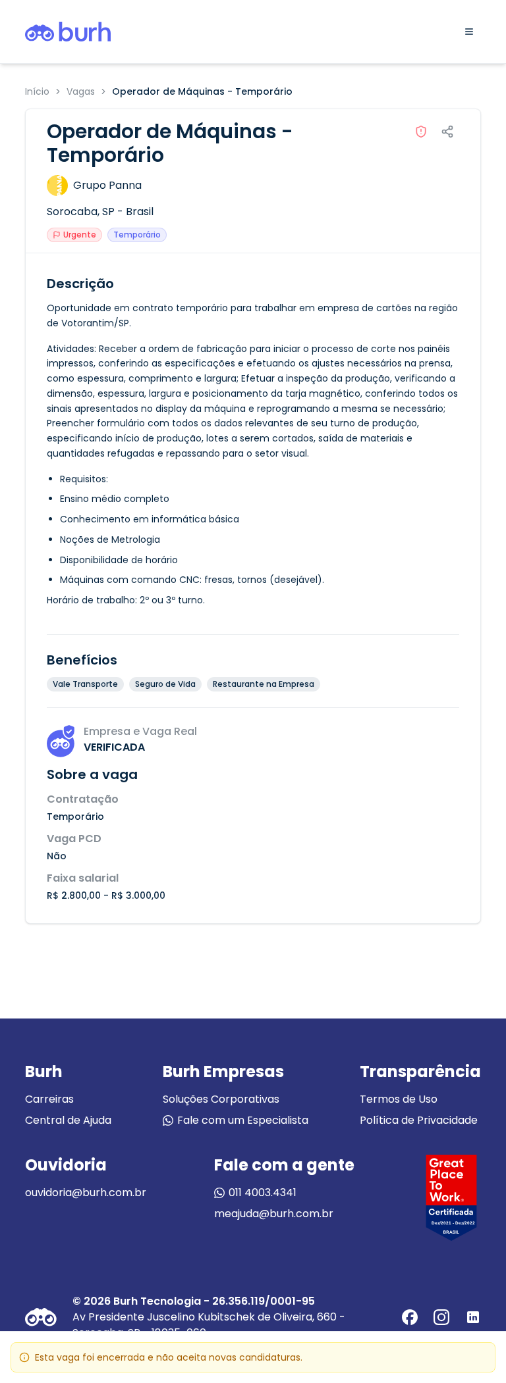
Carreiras (49, 1099)
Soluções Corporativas (221, 1099)
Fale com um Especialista (242, 1120)
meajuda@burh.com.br (273, 1213)
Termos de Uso (398, 1099)
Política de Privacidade (419, 1120)
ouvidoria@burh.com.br (85, 1192)
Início (37, 91)
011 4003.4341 (262, 1192)
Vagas (81, 91)
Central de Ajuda (68, 1120)
